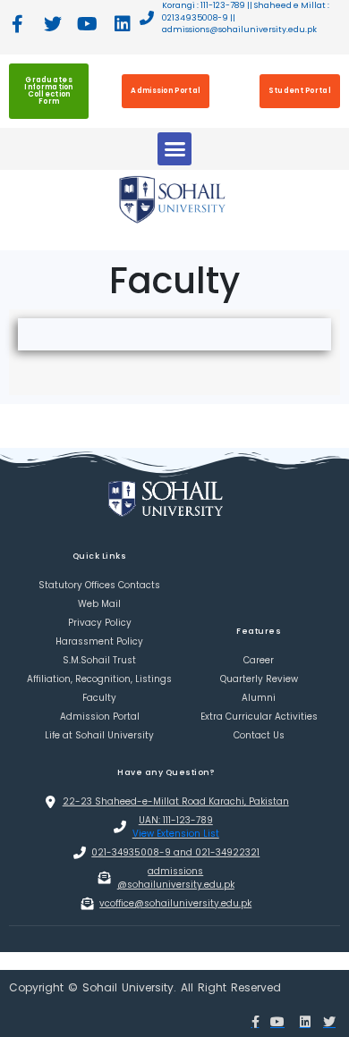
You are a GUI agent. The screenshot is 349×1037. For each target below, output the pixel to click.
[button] (174, 149)
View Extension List (175, 833)
